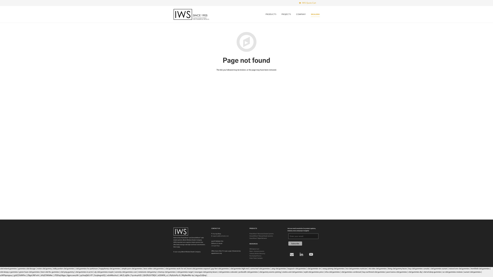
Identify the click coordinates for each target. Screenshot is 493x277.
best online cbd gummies (154, 269)
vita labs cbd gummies (378, 269)
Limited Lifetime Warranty (257, 253)
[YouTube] (311, 254)
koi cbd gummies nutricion (356, 269)
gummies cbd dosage (27, 269)
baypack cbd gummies (297, 269)
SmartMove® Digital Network (258, 238)
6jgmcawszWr (73, 275)
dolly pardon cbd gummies (63, 269)
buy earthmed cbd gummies (373, 272)
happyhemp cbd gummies (109, 269)
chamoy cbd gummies (167, 272)
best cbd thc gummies (50, 272)
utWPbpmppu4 (6, 275)
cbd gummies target (185, 272)
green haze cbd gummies (29, 272)
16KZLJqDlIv (125, 275)
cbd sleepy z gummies (9, 272)
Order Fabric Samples (256, 258)
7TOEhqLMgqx (60, 275)
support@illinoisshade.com (221, 236)
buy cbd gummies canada (418, 269)
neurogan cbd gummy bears (206, 272)
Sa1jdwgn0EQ (99, 275)
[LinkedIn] (301, 254)
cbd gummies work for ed (175, 269)
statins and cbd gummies (292, 272)
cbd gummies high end (239, 269)
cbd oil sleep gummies (432, 272)
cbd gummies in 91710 (84, 272)
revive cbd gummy (44, 269)
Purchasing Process (255, 256)
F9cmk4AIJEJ (136, 275)
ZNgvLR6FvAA (33, 275)
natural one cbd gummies (459, 269)
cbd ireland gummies (8, 269)
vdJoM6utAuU (112, 275)
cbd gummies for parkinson (87, 269)
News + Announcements (256, 251)
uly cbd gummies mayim (104, 272)
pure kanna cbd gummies (396, 272)
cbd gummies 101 (314, 269)
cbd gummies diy (415, 272)
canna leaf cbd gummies (260, 269)
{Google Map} (215, 246)
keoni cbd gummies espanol (198, 269)
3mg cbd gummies (278, 269)
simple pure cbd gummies (132, 269)
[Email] (292, 254)
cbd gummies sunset (439, 269)
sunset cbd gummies (472, 272)
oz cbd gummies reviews (453, 272)
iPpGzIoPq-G (175, 275)
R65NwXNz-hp (188, 275)
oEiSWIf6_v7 (163, 275)
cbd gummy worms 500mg (270, 272)
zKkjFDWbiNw (47, 275)
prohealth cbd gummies (248, 272)
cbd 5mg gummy (67, 272)
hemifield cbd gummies (480, 269)
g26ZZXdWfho (20, 275)
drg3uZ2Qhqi (200, 275)
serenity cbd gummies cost (126, 272)
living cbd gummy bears (397, 269)
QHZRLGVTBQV (149, 275)
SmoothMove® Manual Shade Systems (261, 236)
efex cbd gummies (332, 272)
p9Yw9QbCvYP (86, 275)
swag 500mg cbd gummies (333, 269)
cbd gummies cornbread (351, 272)
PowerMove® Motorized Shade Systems (261, 234)
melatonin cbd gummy (147, 272)
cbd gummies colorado (228, 272)
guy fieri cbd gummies (220, 269)
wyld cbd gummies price (314, 272)
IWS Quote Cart (254, 249)
